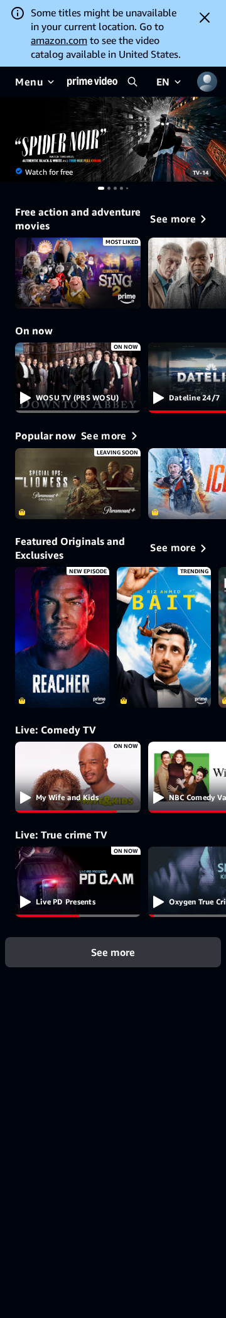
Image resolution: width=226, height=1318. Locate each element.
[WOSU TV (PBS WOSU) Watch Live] (78, 378)
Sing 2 (78, 273)
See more (113, 952)
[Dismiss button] (204, 17)
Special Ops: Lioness (78, 483)
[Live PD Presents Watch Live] (78, 882)
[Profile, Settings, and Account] (207, 82)
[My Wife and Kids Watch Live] (78, 777)
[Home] (92, 82)
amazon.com (59, 40)
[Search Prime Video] (132, 82)
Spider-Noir (113, 139)
